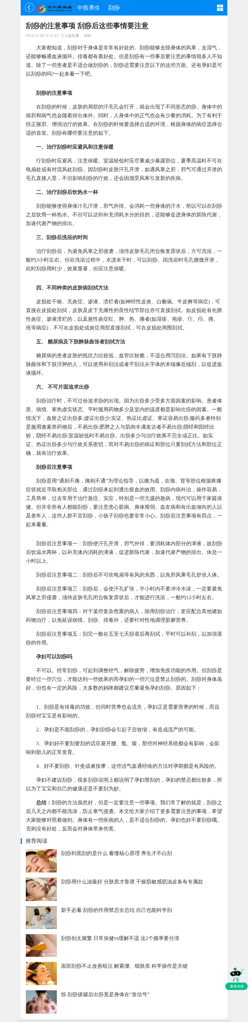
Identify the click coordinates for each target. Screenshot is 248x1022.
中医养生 (88, 8)
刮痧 (114, 8)
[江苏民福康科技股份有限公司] (54, 8)
